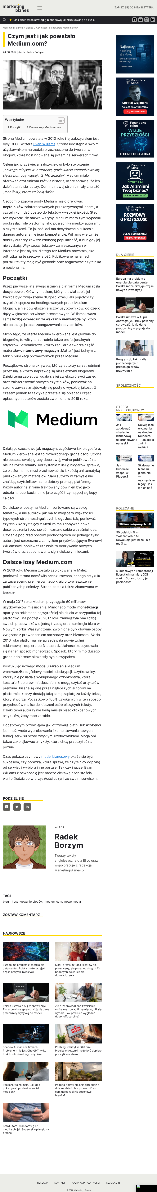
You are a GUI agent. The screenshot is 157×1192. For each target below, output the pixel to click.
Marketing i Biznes (13, 27)
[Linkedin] (27, 807)
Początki (15, 127)
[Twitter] (17, 807)
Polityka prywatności (85, 1182)
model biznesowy (55, 756)
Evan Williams (44, 144)
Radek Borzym (35, 52)
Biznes (29, 27)
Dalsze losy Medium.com (45, 127)
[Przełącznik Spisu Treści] (59, 120)
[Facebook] (6, 807)
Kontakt (59, 1182)
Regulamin (113, 1182)
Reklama (42, 1182)
